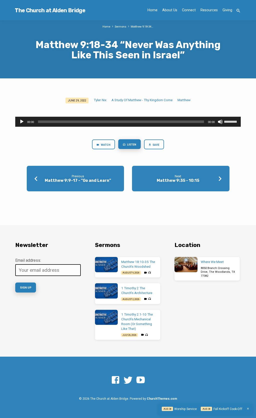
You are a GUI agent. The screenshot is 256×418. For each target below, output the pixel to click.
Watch (105, 145)
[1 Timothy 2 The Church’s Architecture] (106, 291)
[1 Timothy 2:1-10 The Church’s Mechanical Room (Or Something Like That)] (106, 317)
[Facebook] (115, 380)
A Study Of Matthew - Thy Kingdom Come (142, 100)
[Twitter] (128, 380)
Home (153, 10)
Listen (131, 144)
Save (156, 145)
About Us (169, 10)
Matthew (184, 100)
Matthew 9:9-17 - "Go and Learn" (78, 180)
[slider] (231, 121)
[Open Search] (238, 11)
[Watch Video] (145, 273)
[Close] (248, 408)
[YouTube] (141, 380)
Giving (227, 10)
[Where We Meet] (185, 264)
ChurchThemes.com (162, 398)
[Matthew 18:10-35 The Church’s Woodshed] (106, 264)
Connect (189, 10)
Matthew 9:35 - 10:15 (178, 180)
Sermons (120, 26)
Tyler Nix (100, 100)
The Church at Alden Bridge (50, 10)
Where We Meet (212, 262)
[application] (127, 122)
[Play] (21, 121)
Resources (209, 10)
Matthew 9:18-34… (142, 26)
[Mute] (220, 121)
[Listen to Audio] (149, 272)
